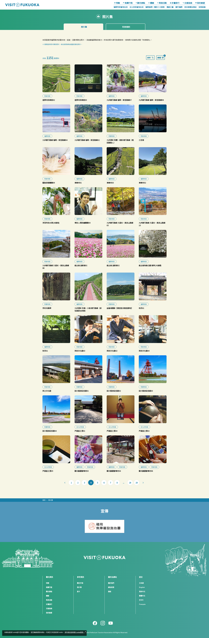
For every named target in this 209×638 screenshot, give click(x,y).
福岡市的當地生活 (121, 7)
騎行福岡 (178, 7)
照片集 (50, 500)
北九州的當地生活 (136, 7)
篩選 (161, 57)
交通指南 (188, 3)
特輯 (118, 3)
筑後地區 (47, 96)
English (142, 587)
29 (137, 482)
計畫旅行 (176, 3)
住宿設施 (202, 7)
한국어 (141, 600)
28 (130, 482)
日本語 (141, 583)
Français (142, 604)
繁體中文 (142, 596)
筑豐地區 (112, 136)
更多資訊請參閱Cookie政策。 (74, 632)
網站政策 (111, 587)
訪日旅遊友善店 (190, 7)
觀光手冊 (80, 583)
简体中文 (142, 591)
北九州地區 (80, 427)
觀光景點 (141, 3)
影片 (78, 591)
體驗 (152, 3)
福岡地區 (112, 96)
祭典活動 (163, 3)
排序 (149, 57)
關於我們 (111, 583)
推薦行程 (129, 3)
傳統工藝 (170, 7)
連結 (109, 591)
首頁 (44, 500)
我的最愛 (201, 3)
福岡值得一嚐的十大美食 (155, 7)
